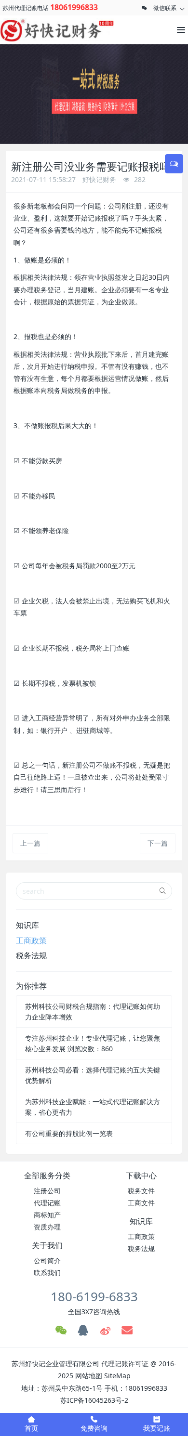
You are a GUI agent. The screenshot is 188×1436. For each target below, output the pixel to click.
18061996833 (74, 7)
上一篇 (30, 843)
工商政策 (31, 940)
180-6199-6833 (94, 1296)
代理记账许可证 (124, 1363)
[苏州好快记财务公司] (43, 29)
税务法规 (31, 955)
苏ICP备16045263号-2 (94, 1400)
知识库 (27, 925)
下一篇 (158, 843)
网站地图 (88, 1375)
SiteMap (117, 1375)
